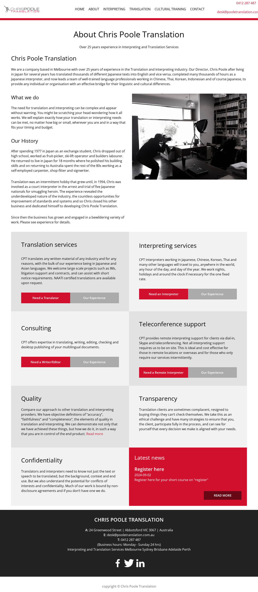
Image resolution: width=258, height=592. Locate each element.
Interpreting (114, 9)
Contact (197, 9)
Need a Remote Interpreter (163, 372)
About (93, 9)
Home (79, 9)
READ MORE (222, 495)
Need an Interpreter (163, 294)
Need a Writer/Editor (46, 362)
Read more (94, 434)
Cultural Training (170, 9)
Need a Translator (45, 298)
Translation (140, 9)
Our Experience (94, 298)
